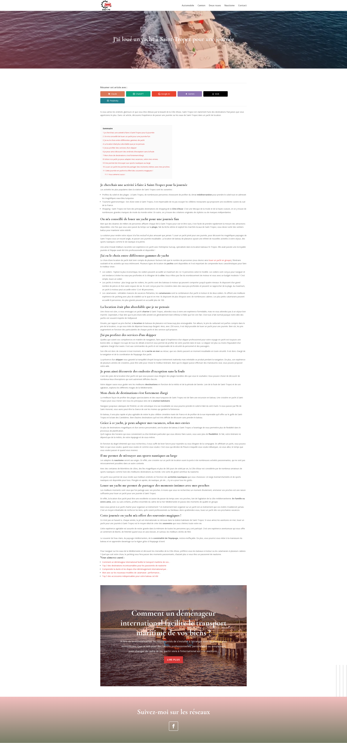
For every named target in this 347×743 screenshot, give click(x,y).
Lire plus (173, 659)
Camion (201, 5)
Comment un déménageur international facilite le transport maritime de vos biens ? (174, 623)
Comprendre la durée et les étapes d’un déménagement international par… (135, 569)
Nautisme (229, 5)
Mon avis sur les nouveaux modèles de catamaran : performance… (131, 572)
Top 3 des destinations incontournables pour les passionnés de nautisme (134, 565)
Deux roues (215, 5)
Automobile (188, 5)
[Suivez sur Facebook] (173, 726)
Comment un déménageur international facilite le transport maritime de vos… (136, 562)
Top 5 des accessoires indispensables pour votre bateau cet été (130, 576)
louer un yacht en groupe (220, 260)
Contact (242, 5)
